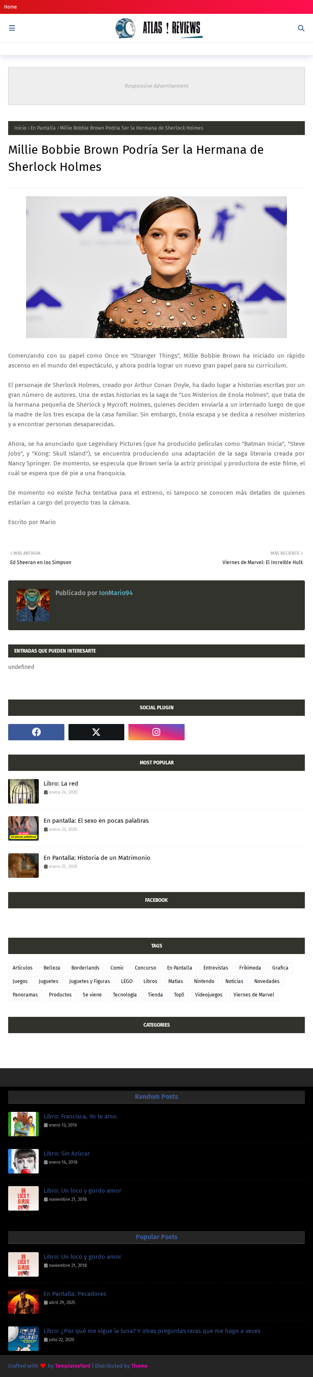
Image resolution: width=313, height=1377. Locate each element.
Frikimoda (250, 968)
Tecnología (125, 995)
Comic (117, 968)
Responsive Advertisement (157, 86)
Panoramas (25, 995)
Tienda (155, 995)
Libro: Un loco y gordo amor (82, 1190)
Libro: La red (61, 783)
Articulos (23, 968)
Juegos (20, 981)
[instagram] (156, 732)
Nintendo (204, 981)
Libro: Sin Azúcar (67, 1153)
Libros (150, 981)
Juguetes (48, 981)
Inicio (20, 128)
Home (10, 7)
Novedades (267, 981)
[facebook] (36, 732)
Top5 (179, 995)
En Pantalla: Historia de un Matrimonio (97, 857)
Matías (175, 981)
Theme (139, 1366)
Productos (60, 995)
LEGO (126, 981)
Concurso (145, 968)
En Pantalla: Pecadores (75, 1293)
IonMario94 (115, 593)
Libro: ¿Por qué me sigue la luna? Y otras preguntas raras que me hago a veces (152, 1331)
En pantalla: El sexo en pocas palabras (96, 820)
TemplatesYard (72, 1366)
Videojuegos (209, 995)
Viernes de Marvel (254, 995)
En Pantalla (43, 128)
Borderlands (85, 968)
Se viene (92, 995)
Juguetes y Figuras (89, 981)
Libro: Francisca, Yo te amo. (81, 1116)
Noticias (234, 981)
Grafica (280, 968)
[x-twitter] (96, 732)
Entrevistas (215, 968)
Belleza (52, 968)
